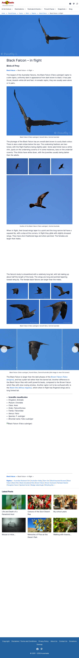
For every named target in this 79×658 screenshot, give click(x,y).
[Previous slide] (4, 349)
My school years (60, 512)
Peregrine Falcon (12, 485)
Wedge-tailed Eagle (37, 485)
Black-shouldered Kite (27, 483)
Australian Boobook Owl (22, 480)
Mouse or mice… (8, 534)
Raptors (9, 480)
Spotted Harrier (25, 485)
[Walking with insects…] (65, 525)
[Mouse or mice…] (14, 525)
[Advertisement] (39, 256)
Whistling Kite (49, 485)
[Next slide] (75, 349)
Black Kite (15, 483)
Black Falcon (11, 70)
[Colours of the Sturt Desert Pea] (39, 502)
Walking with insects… (62, 534)
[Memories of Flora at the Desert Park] (39, 525)
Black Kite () (21, 388)
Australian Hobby (36, 480)
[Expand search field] (77, 3)
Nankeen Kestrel (62, 483)
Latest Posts (7, 491)
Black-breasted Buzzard (58, 480)
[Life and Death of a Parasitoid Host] (14, 502)
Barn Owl (46, 480)
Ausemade (45, 653)
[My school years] (65, 502)
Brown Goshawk (50, 483)
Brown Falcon (39, 483)
